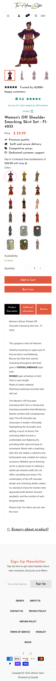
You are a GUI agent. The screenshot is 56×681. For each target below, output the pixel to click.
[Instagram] (31, 653)
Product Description (12, 309)
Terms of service (20, 631)
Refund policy (28, 621)
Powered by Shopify (28, 677)
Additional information (28, 309)
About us (35, 600)
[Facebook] (23, 653)
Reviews (43, 309)
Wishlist (41, 631)
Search (20, 600)
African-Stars (37, 672)
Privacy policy (37, 610)
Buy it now (28, 289)
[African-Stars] (28, 5)
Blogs (28, 642)
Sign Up (41, 584)
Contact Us (16, 610)
